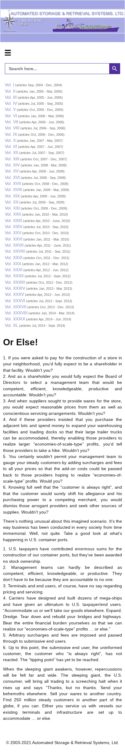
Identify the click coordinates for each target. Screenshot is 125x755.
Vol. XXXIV (15, 288)
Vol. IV (11, 103)
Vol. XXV (13, 232)
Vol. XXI (12, 208)
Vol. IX (11, 134)
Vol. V (10, 109)
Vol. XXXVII (15, 306)
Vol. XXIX (13, 257)
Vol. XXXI (13, 269)
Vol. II (10, 91)
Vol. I (9, 84)
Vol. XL (11, 325)
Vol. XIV (12, 164)
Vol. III (11, 97)
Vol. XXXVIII (16, 312)
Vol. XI (11, 146)
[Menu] (8, 52)
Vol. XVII (13, 183)
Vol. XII (11, 152)
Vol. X (10, 140)
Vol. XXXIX (15, 318)
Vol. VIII (12, 127)
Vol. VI (11, 115)
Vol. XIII (12, 158)
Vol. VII (11, 121)
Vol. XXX (13, 263)
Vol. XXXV (14, 294)
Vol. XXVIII (15, 251)
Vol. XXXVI (15, 300)
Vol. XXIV (13, 226)
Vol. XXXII (14, 275)
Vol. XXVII (14, 245)
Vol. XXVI (13, 239)
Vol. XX (12, 202)
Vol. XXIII (13, 220)
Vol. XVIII (13, 189)
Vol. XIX (12, 195)
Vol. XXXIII (15, 282)
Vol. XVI (12, 177)
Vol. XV (12, 171)
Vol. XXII (13, 214)
